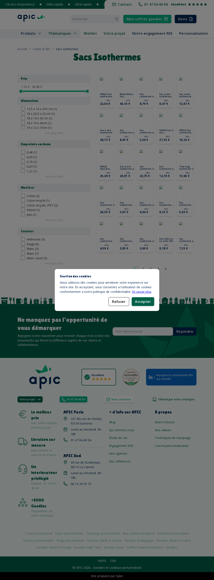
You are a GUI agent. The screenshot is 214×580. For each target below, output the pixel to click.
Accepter (143, 301)
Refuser (119, 301)
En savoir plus (141, 292)
